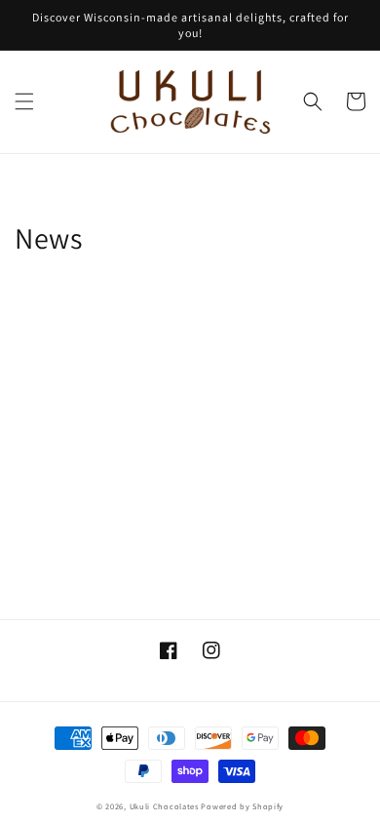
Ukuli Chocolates (164, 806)
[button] (24, 101)
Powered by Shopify (242, 806)
